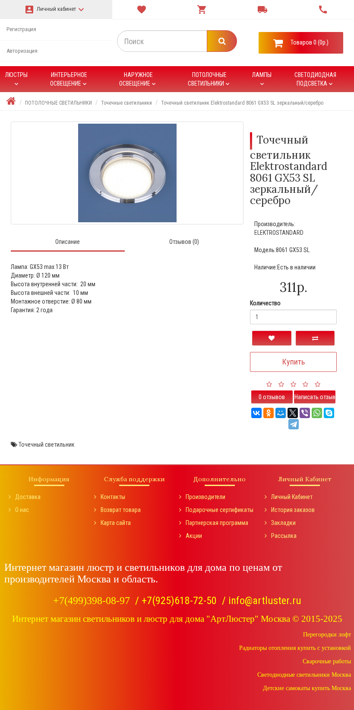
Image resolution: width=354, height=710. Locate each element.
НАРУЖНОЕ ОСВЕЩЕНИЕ (138, 79)
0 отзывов (272, 396)
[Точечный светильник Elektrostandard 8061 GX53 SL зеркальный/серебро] (127, 173)
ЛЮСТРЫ (16, 79)
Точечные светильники (126, 103)
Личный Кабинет (292, 496)
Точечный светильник (47, 444)
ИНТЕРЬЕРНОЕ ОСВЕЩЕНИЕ (69, 79)
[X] (293, 413)
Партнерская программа (217, 522)
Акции (194, 535)
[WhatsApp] (317, 413)
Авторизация (22, 51)
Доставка (28, 496)
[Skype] (329, 413)
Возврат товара (121, 509)
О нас (22, 509)
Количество (265, 303)
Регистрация (21, 29)
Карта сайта (116, 522)
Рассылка (284, 535)
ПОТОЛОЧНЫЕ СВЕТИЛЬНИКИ (209, 79)
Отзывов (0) (184, 241)
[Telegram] (293, 424)
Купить (293, 361)
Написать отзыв (314, 396)
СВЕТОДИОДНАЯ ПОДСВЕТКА (315, 79)
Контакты (113, 496)
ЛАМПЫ (262, 79)
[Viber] (305, 413)
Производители (205, 496)
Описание (67, 241)
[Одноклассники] (268, 413)
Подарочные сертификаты (219, 509)
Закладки (283, 522)
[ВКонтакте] (256, 413)
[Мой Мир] (280, 413)
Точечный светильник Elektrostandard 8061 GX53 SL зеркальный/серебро (242, 103)
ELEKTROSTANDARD (278, 232)
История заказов (293, 509)
